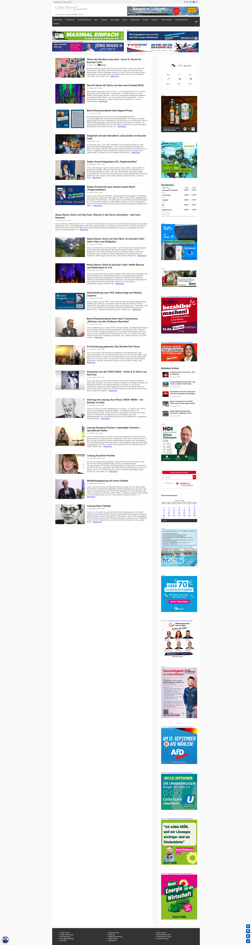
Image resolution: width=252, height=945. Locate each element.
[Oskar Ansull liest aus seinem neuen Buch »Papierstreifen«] (70, 204)
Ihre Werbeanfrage (67, 938)
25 (169, 515)
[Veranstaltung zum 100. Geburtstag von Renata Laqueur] (70, 310)
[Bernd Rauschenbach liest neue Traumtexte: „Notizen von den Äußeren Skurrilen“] (70, 336)
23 (194, 513)
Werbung (111, 935)
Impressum (112, 940)
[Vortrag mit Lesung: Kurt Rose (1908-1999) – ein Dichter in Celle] (70, 417)
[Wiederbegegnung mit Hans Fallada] (70, 498)
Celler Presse (65, 933)
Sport (96, 20)
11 (169, 510)
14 (184, 510)
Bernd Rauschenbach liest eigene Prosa (109, 110)
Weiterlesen (115, 76)
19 (174, 513)
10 (164, 510)
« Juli (165, 521)
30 (194, 515)
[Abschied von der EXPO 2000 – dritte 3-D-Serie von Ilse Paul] (70, 389)
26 (174, 515)
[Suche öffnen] (196, 22)
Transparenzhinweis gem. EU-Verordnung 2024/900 (71, 41)
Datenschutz (113, 938)
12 (174, 510)
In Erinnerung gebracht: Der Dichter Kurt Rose (113, 346)
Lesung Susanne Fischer (101, 455)
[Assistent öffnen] (5, 939)
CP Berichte (70, 20)
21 (184, 513)
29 (189, 515)
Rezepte (104, 20)
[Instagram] (188, 2)
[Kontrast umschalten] (248, 936)
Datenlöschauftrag (115, 937)
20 (179, 513)
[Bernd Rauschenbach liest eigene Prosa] (70, 128)
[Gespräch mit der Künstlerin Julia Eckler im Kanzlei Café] (70, 153)
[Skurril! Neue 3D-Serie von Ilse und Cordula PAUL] (70, 103)
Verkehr (145, 20)
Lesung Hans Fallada (99, 505)
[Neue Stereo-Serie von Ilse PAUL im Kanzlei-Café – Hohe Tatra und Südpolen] (70, 256)
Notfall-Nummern (181, 20)
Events (124, 20)
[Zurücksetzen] (248, 941)
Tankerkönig (168, 216)
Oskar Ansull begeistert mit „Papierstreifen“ (112, 161)
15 (189, 510)
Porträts (63, 940)
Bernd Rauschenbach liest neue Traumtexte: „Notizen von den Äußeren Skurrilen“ (112, 320)
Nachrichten (58, 20)
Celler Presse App (66, 935)
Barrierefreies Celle (164, 935)
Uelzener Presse (163, 938)
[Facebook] (185, 2)
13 (179, 510)
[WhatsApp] (197, 2)
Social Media (166, 20)
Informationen (65, 937)
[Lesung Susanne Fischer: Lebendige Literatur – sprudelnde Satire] (70, 445)
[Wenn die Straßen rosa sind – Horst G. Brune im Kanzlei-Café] (70, 77)
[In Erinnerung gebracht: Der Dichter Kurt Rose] (70, 364)
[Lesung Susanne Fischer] (70, 473)
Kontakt (56, 24)
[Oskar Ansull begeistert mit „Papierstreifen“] (70, 179)
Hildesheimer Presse (164, 937)
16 (194, 510)
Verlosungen (114, 20)
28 (184, 515)
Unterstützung (113, 933)
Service (154, 20)
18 (169, 513)
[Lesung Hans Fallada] (70, 524)
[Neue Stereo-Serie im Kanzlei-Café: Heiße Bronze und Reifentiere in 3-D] (70, 282)
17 (164, 513)
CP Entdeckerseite (84, 20)
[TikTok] (190, 2)
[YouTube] (194, 2)
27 (179, 515)
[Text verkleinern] (248, 931)
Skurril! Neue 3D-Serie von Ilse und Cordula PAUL (115, 85)
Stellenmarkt (135, 20)
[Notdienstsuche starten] (194, 477)
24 (164, 515)
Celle (100, 88)
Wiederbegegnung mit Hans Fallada (107, 480)
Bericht (103, 65)
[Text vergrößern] (248, 926)
